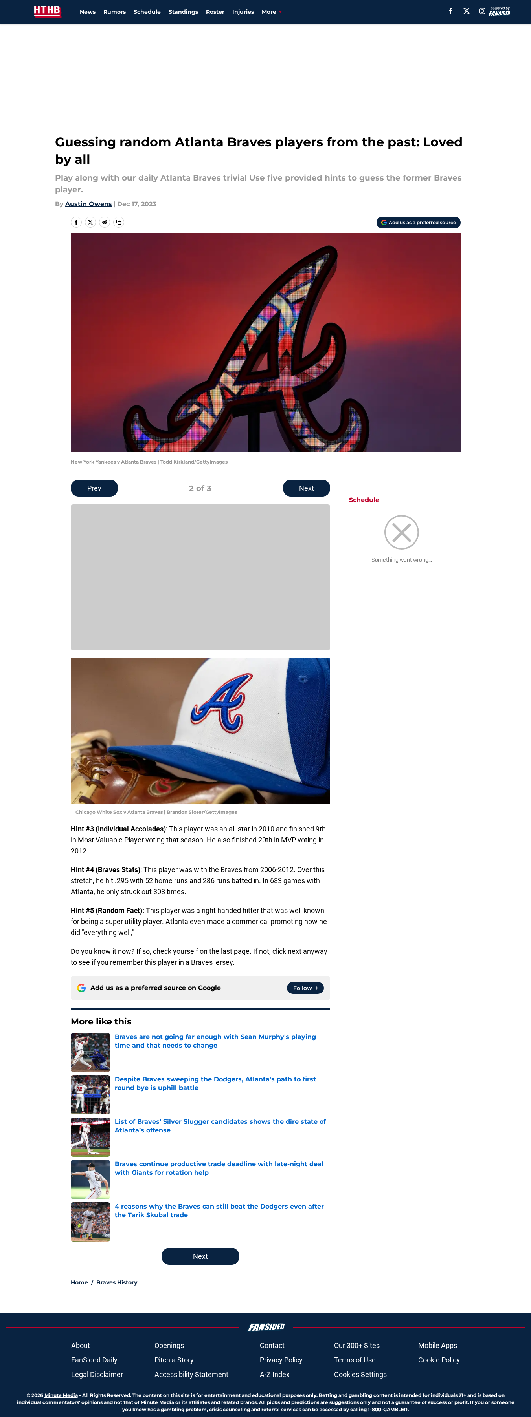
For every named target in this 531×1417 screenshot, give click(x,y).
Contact (272, 1345)
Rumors (114, 11)
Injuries (243, 11)
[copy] (118, 222)
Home (79, 1282)
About (80, 1345)
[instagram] (482, 11)
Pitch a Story (174, 1360)
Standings (183, 11)
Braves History (116, 1282)
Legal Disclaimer (97, 1374)
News (88, 11)
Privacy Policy (281, 1360)
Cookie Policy (439, 1360)
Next (306, 488)
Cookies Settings (360, 1374)
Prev (94, 488)
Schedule (147, 11)
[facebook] (450, 11)
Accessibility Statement (191, 1374)
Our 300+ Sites (357, 1345)
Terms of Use (355, 1360)
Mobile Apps (437, 1345)
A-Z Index (275, 1374)
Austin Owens (88, 204)
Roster (215, 11)
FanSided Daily (94, 1360)
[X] (466, 11)
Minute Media (61, 1395)
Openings (169, 1345)
